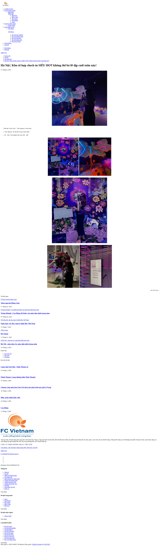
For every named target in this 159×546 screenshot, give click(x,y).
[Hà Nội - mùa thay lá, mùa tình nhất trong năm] (15, 340)
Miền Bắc (11, 12)
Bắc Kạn (14, 15)
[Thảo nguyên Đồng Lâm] (9, 299)
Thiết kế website (37, 544)
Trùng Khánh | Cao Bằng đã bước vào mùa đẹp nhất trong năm (25, 313)
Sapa (13, 22)
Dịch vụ (6, 489)
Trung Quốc (11, 25)
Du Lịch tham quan (17, 36)
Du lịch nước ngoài (10, 24)
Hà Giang (14, 19)
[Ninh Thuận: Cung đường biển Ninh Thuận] (18, 377)
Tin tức (6, 474)
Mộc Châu (15, 17)
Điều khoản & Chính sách (12, 479)
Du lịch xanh (8, 526)
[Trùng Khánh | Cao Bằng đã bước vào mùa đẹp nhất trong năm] (20, 310)
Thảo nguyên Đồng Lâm (10, 303)
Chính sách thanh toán (10, 480)
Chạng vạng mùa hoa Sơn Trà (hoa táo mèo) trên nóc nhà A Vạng (26, 387)
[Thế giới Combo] (6, 6)
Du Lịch (6, 355)
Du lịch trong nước (9, 10)
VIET (47, 544)
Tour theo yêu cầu (9, 487)
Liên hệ (6, 45)
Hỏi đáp (6, 49)
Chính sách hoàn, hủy (10, 484)
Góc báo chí (8, 354)
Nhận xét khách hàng (10, 475)
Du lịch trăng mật (17, 40)
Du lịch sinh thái (9, 531)
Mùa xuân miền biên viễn (10, 397)
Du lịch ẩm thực (16, 38)
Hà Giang (4, 334)
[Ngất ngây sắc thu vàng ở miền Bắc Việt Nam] (15, 320)
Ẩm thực (7, 357)
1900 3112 (4, 53)
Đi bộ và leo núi (9, 536)
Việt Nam (11, 28)
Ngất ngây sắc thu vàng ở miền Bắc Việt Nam (18, 323)
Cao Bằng (4, 408)
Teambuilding (8, 529)
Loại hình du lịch (9, 27)
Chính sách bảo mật (10, 482)
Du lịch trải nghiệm (17, 35)
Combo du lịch (8, 9)
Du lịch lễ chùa (16, 41)
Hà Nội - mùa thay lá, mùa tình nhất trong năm (19, 344)
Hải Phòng (15, 20)
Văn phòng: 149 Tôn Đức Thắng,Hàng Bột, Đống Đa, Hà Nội (19, 447)
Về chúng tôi (8, 477)
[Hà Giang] (4, 330)
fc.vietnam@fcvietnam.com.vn (10, 454)
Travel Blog (7, 43)
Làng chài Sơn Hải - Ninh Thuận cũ (14, 367)
